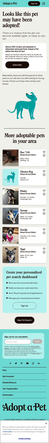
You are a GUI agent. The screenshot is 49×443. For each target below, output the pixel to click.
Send (37, 341)
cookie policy (7, 432)
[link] (24, 158)
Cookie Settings (24, 439)
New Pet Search (24, 320)
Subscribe (17, 65)
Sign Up (34, 3)
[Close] (46, 423)
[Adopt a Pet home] (10, 3)
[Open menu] (43, 3)
